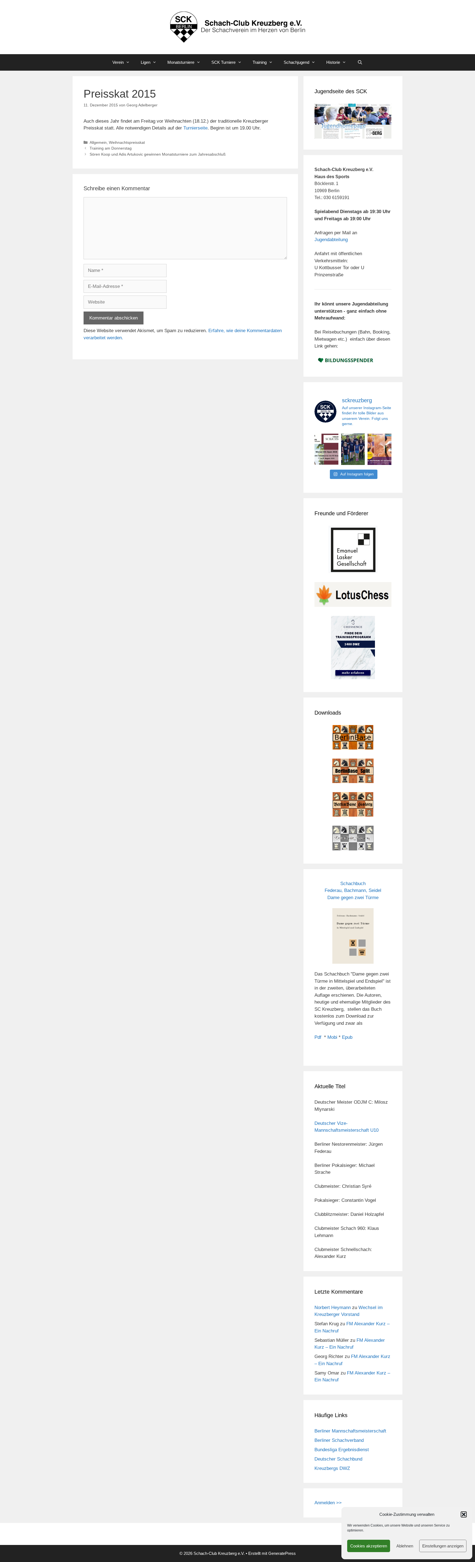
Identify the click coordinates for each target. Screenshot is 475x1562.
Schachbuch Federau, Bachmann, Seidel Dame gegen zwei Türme (353, 890)
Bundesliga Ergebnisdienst (341, 1449)
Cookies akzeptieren (368, 1546)
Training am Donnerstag (111, 148)
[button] (463, 1514)
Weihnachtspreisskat (127, 142)
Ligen (145, 62)
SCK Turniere (223, 62)
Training (260, 62)
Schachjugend (296, 62)
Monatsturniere (180, 62)
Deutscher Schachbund (338, 1459)
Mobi (332, 1037)
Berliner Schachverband (339, 1440)
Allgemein (98, 142)
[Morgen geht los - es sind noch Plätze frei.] (326, 449)
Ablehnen (404, 1546)
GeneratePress (282, 1553)
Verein (118, 62)
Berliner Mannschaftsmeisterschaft (350, 1431)
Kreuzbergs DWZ (332, 1468)
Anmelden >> (328, 1502)
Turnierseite (195, 128)
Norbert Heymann (332, 1307)
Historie (333, 62)
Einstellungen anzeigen (442, 1546)
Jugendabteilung (331, 239)
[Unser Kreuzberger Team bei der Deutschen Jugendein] (353, 449)
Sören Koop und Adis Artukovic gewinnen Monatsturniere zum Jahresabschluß (158, 154)
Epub (347, 1037)
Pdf (317, 1037)
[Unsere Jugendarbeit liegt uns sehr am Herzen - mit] (379, 449)
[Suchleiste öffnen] (360, 62)
